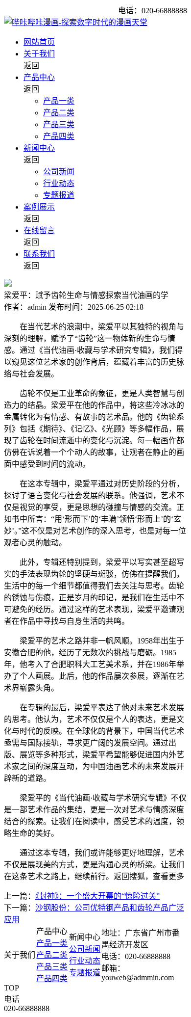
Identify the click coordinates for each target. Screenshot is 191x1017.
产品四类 (58, 136)
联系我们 (39, 254)
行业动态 (58, 183)
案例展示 (39, 207)
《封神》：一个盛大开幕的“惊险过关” (97, 896)
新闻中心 (39, 148)
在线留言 (39, 230)
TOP (11, 988)
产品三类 (58, 124)
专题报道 (58, 195)
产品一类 (58, 101)
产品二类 (58, 112)
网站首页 (39, 42)
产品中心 (39, 77)
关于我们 (39, 54)
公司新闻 (58, 171)
